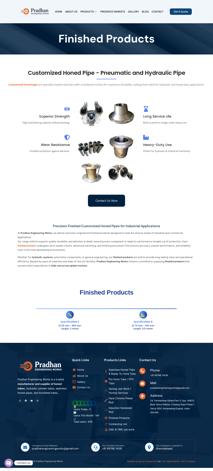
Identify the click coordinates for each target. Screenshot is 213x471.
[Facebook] (25, 400)
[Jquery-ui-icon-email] (31, 400)
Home (58, 11)
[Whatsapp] (20, 400)
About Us (71, 11)
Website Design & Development (142, 461)
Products (87, 11)
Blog (145, 11)
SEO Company (188, 461)
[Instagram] (37, 400)
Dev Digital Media (170, 461)
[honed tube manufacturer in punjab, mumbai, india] (35, 11)
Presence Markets (112, 11)
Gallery (133, 11)
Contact (157, 11)
